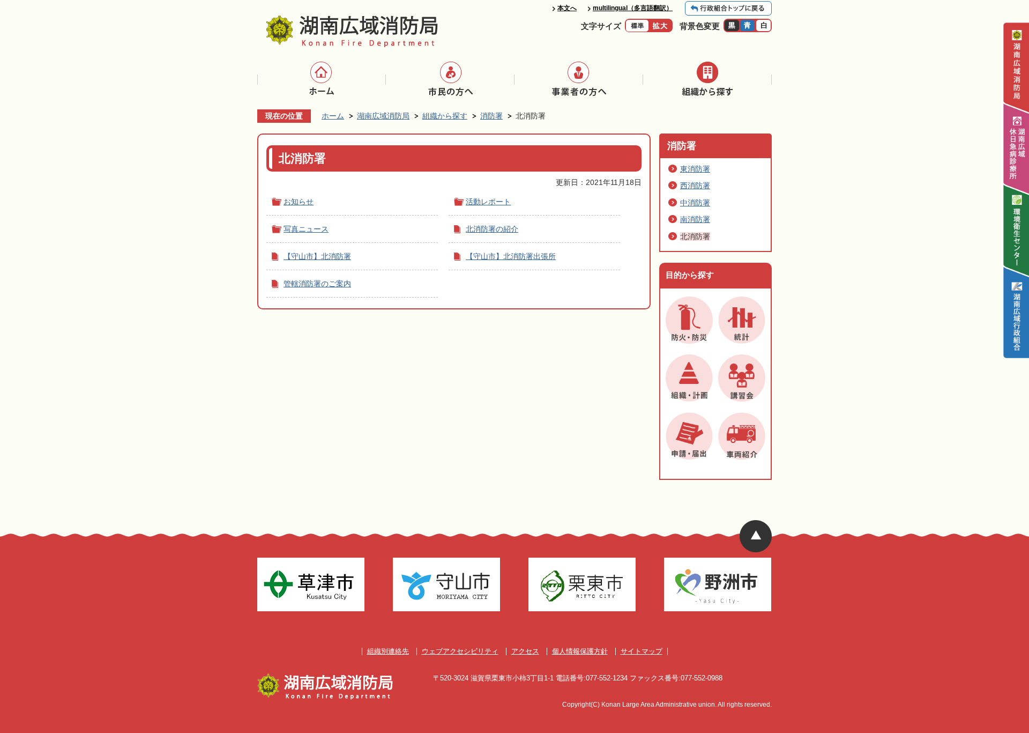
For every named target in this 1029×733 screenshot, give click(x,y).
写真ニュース (306, 229)
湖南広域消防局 (383, 116)
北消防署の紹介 (492, 229)
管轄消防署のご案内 (317, 283)
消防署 (491, 116)
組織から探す (444, 116)
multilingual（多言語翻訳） (633, 8)
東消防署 (695, 169)
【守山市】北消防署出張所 (511, 256)
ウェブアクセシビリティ (460, 651)
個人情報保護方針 (580, 651)
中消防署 (695, 202)
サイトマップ (641, 651)
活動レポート (488, 201)
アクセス (525, 651)
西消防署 (695, 185)
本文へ (567, 8)
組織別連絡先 (388, 651)
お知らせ (299, 201)
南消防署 (695, 219)
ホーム (333, 116)
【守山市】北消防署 (317, 256)
